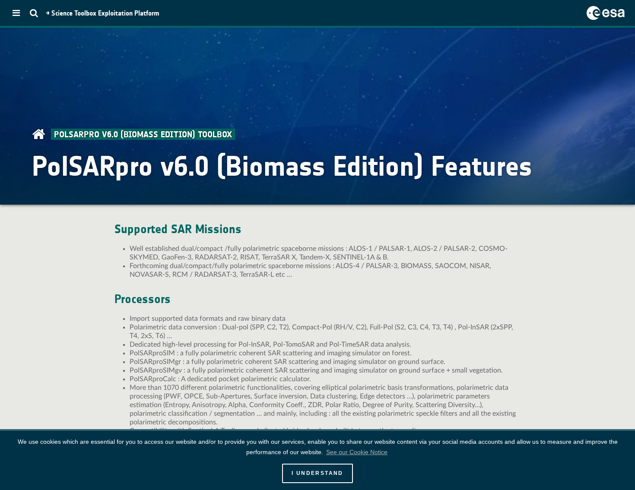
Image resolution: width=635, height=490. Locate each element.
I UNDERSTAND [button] (317, 473)
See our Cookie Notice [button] (356, 452)
